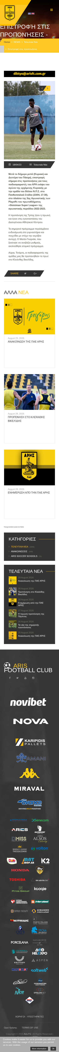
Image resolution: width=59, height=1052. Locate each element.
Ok (53, 1049)
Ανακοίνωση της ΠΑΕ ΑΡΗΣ (26, 341)
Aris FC (27, 1034)
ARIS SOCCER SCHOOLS (26, 556)
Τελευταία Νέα (31, 42)
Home (7, 42)
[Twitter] (25, 273)
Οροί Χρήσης (10, 1027)
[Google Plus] (35, 273)
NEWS (17, 42)
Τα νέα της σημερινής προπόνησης (28, 626)
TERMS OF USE (30, 1027)
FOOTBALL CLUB (28, 667)
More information (39, 1049)
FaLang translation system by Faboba (14, 527)
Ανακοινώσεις (22, 551)
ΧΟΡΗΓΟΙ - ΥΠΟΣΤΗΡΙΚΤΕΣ (29, 1016)
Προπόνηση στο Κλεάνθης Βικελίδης (31, 593)
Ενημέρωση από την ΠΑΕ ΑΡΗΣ (29, 492)
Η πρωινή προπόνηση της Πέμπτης (31, 615)
